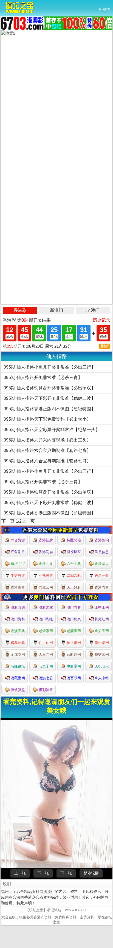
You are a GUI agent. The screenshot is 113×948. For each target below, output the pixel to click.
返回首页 (105, 9)
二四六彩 (74, 575)
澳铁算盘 (18, 690)
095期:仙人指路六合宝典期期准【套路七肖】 (47, 450)
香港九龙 (46, 564)
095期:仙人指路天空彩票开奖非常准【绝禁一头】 (52, 429)
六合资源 (18, 540)
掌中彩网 (102, 643)
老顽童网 (74, 631)
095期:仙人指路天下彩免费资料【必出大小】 (47, 419)
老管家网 (46, 631)
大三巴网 (46, 654)
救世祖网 (74, 643)
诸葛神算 (18, 643)
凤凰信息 (102, 552)
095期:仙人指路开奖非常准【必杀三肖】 (43, 377)
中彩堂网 (74, 666)
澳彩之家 (46, 607)
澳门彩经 (46, 619)
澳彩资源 (18, 607)
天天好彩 (74, 587)
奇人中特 (102, 678)
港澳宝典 (18, 631)
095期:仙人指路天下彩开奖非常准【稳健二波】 (49, 398)
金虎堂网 (18, 654)
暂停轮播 (91, 873)
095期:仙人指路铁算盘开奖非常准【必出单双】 (49, 388)
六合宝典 (74, 564)
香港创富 (18, 587)
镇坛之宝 (18, 564)
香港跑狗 (102, 540)
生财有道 (18, 575)
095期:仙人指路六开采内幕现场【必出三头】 (47, 440)
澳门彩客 (74, 607)
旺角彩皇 (18, 552)
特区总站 (74, 540)
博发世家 (74, 552)
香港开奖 (102, 575)
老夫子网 (46, 666)
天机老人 (102, 666)
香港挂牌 (46, 540)
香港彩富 (102, 587)
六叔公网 (46, 587)
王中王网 (102, 607)
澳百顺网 (74, 678)
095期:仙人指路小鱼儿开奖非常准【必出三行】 (49, 367)
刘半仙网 (46, 643)
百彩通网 (74, 654)
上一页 (28, 521)
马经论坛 (18, 666)
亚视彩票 (46, 575)
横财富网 (102, 654)
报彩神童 (46, 690)
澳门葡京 (74, 619)
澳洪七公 (46, 678)
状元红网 (102, 619)
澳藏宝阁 (18, 678)
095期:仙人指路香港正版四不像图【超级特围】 (49, 408)
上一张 (20, 873)
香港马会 (46, 552)
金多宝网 (102, 631)
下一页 (8, 521)
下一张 (43, 873)
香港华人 (102, 564)
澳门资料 (18, 619)
